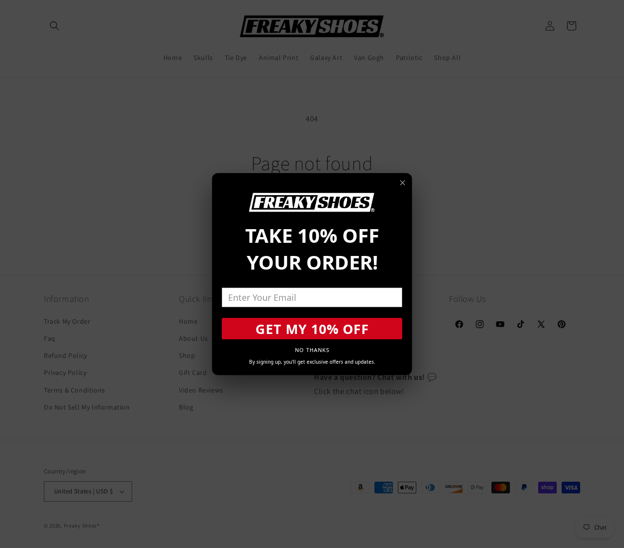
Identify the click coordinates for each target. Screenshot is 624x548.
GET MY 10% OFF (312, 329)
